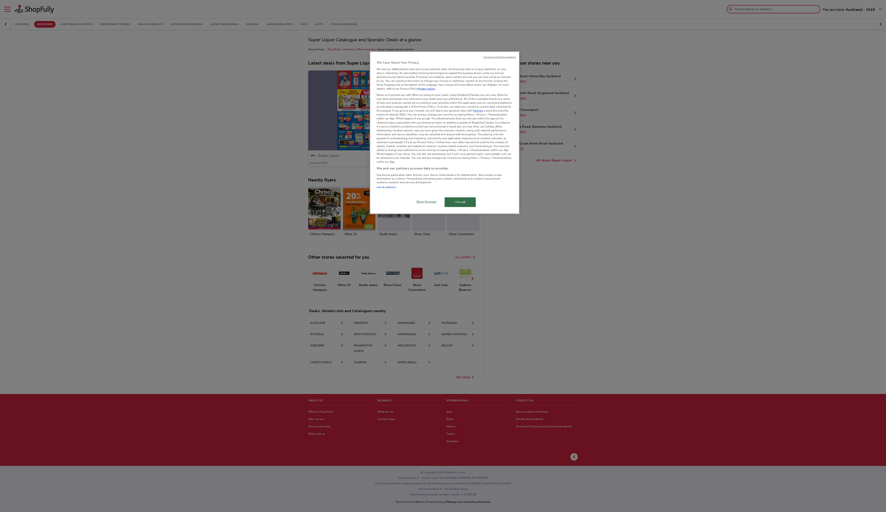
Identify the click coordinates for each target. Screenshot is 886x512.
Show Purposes (426, 202)
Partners (478, 110)
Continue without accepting (499, 57)
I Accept (460, 202)
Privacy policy (426, 89)
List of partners (386, 187)
